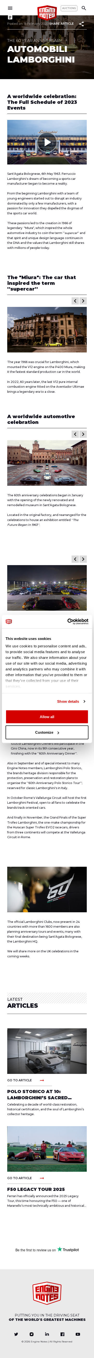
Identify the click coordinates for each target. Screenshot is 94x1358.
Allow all (47, 716)
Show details (68, 701)
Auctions (69, 8)
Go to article (26, 1080)
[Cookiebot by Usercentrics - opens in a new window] (67, 622)
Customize (44, 732)
